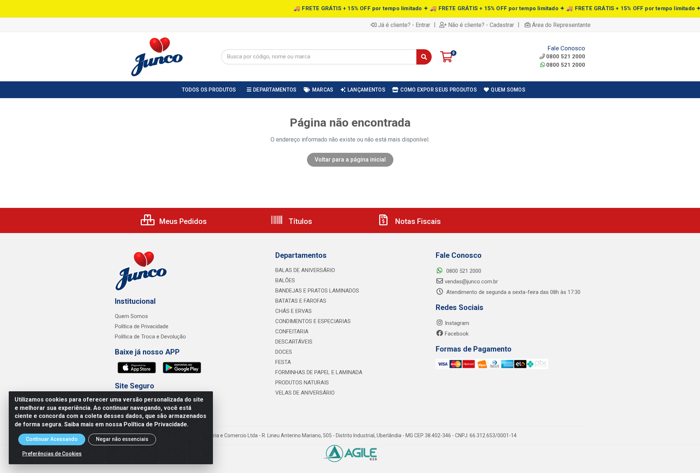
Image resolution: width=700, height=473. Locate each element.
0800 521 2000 (565, 65)
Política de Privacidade (141, 326)
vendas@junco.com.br (471, 281)
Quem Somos (131, 316)
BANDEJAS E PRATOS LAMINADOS (317, 290)
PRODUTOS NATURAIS (302, 382)
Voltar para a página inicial (350, 159)
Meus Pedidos (182, 221)
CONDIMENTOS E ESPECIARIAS (313, 321)
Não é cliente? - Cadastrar (481, 25)
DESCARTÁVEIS (293, 341)
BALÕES (285, 280)
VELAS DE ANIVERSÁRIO (305, 392)
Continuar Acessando (52, 439)
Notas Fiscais (417, 221)
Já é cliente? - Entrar (404, 25)
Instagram (457, 323)
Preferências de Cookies (52, 454)
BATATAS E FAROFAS (300, 301)
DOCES (283, 352)
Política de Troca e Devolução (150, 336)
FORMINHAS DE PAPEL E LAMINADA (318, 372)
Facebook (456, 333)
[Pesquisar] (424, 57)
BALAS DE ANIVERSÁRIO (305, 270)
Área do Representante (561, 25)
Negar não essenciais (122, 439)
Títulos (299, 221)
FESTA (283, 362)
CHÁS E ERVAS (293, 311)
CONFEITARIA (291, 331)
